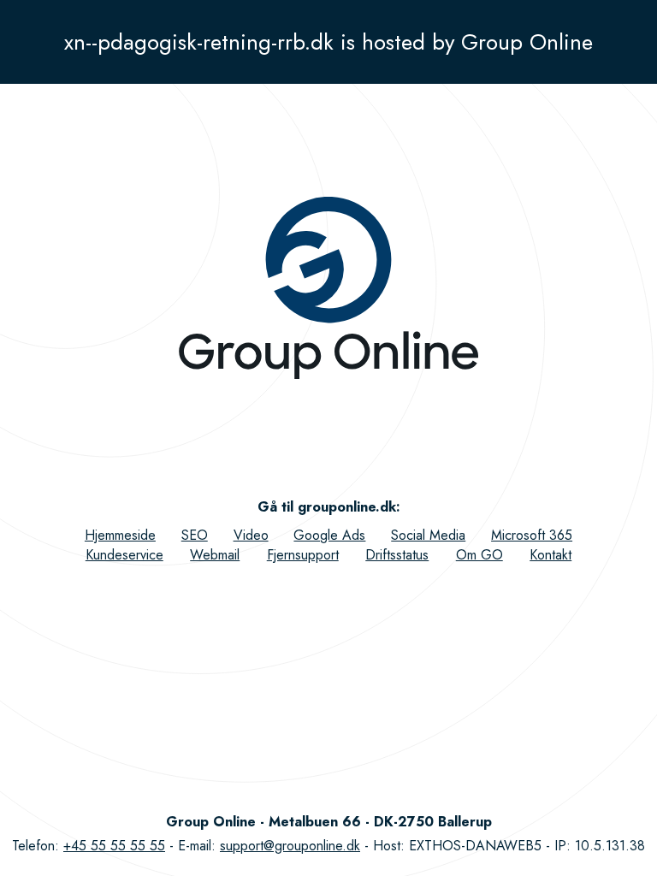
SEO (194, 535)
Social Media (428, 535)
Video (251, 535)
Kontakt (550, 555)
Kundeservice (124, 555)
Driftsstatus (397, 555)
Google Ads (329, 535)
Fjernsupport (303, 555)
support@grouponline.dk (290, 845)
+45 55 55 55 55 (114, 845)
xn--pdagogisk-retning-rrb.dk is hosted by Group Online (328, 42)
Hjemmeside (120, 535)
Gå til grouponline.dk (326, 507)
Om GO (479, 555)
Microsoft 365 (531, 535)
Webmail (215, 555)
